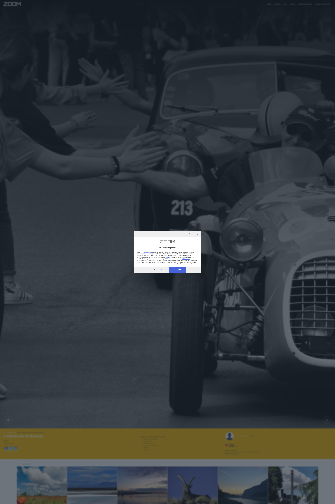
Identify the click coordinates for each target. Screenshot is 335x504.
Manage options (159, 270)
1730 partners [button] (148, 252)
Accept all (177, 270)
